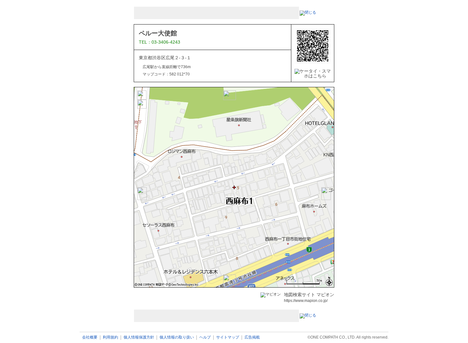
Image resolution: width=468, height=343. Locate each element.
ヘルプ (205, 337)
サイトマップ (227, 337)
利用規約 (110, 337)
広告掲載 (252, 337)
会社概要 (89, 337)
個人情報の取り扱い (177, 337)
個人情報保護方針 (139, 337)
